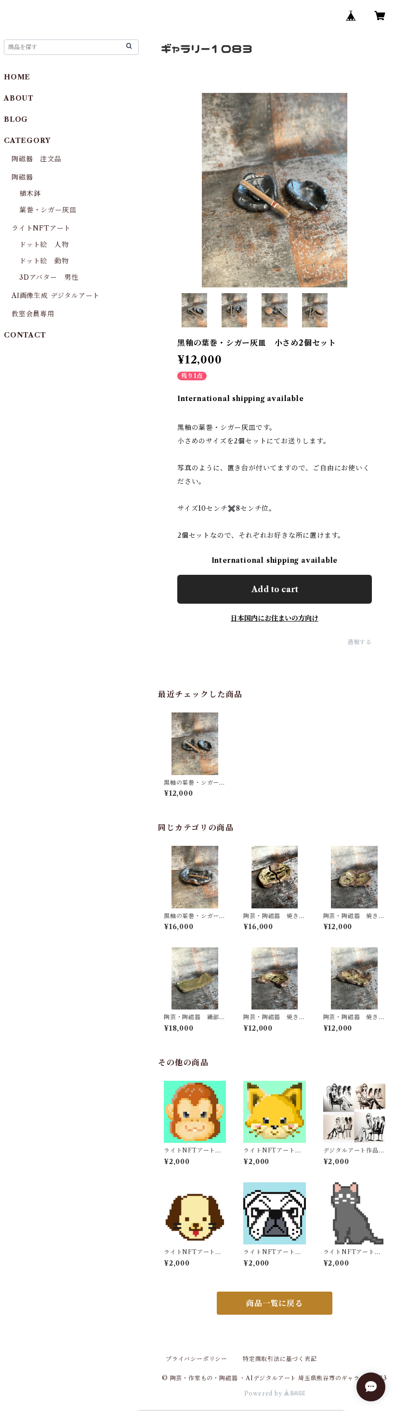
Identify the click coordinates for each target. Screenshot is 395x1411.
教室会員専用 (33, 314)
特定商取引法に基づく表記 (280, 1358)
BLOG (16, 119)
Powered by (264, 1393)
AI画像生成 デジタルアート (56, 295)
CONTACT (25, 335)
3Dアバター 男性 (49, 277)
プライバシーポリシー (196, 1358)
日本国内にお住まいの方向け (274, 618)
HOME (17, 77)
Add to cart (274, 589)
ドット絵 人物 (44, 244)
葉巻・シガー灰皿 (47, 210)
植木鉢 (29, 193)
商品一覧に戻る (274, 1303)
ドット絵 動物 (44, 261)
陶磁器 (22, 177)
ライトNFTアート (41, 228)
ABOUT (19, 98)
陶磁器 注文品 (37, 159)
